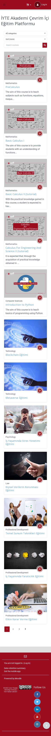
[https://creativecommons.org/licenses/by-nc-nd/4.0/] (25, 688)
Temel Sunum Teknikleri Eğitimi (25, 533)
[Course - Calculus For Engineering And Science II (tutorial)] (25, 226)
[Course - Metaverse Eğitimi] (25, 377)
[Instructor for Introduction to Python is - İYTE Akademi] (39, 297)
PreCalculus (13, 87)
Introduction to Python (20, 304)
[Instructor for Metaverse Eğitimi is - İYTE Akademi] (39, 390)
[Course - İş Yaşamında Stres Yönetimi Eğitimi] (25, 420)
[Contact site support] (25, 656)
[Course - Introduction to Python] (25, 283)
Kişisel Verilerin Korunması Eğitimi (22, 488)
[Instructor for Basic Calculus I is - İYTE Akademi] (39, 133)
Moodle (18, 678)
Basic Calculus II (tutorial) (21, 194)
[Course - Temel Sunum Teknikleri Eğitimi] (25, 512)
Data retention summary (15, 668)
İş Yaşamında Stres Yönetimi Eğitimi (23, 442)
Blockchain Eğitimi (17, 354)
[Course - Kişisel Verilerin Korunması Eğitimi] (25, 466)
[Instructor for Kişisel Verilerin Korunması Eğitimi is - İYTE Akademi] (39, 479)
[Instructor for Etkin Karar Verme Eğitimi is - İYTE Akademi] (39, 612)
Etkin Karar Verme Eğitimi (21, 619)
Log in (44, 4)
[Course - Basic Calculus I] (25, 119)
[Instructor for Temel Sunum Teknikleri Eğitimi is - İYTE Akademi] (39, 526)
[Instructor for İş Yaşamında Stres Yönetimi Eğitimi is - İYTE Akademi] (39, 433)
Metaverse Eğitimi (16, 397)
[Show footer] (46, 725)
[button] (29, 5)
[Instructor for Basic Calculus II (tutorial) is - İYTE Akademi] (39, 187)
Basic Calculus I (15, 140)
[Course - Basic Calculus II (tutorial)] (25, 173)
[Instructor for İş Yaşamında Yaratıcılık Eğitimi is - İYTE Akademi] (39, 569)
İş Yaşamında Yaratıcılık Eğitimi (24, 576)
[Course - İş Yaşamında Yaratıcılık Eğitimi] (25, 555)
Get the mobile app (12, 671)
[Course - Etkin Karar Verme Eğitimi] (25, 598)
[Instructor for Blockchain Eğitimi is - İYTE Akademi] (39, 347)
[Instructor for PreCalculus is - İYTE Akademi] (39, 79)
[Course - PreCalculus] (25, 66)
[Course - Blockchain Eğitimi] (25, 333)
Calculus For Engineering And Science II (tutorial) (23, 249)
